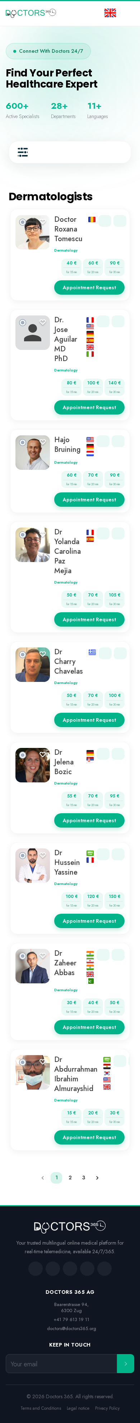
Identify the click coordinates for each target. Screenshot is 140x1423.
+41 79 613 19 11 (71, 1319)
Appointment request (89, 287)
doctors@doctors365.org (71, 1328)
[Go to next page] (97, 1178)
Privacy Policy (107, 1408)
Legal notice (78, 1408)
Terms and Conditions (40, 1408)
